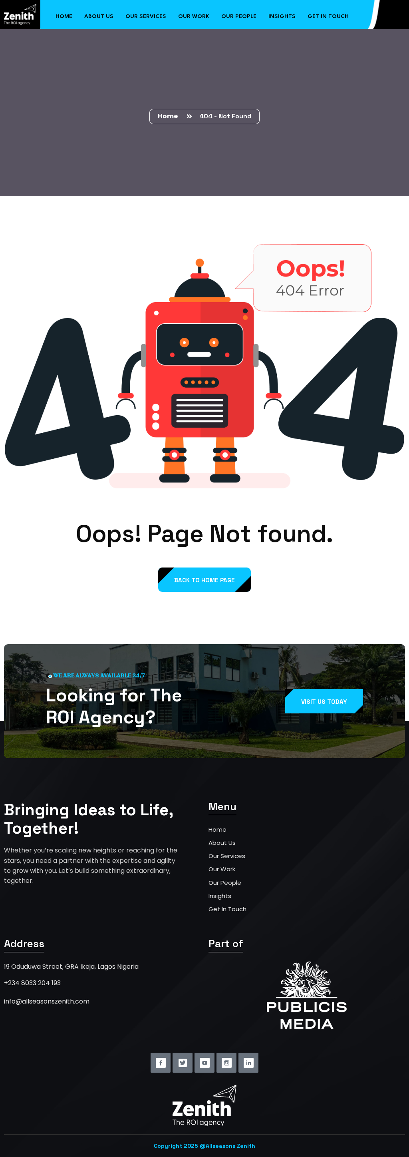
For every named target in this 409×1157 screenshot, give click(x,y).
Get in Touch (328, 16)
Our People (238, 16)
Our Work (193, 16)
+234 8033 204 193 (32, 983)
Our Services (145, 16)
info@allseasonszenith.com (46, 1001)
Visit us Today (324, 701)
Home (64, 16)
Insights (282, 16)
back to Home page (204, 580)
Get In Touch (227, 909)
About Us (98, 16)
